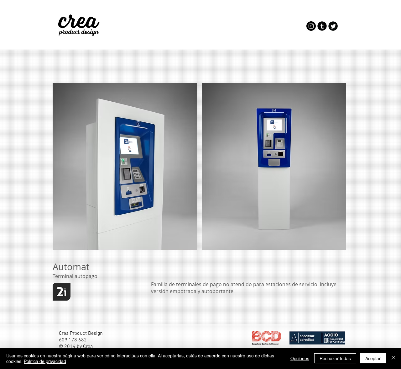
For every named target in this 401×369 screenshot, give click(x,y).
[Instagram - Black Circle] (311, 26)
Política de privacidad (45, 361)
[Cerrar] (393, 358)
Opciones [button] (299, 358)
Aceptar (373, 358)
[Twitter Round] (333, 26)
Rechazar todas (335, 358)
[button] (125, 166)
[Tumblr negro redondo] (322, 26)
